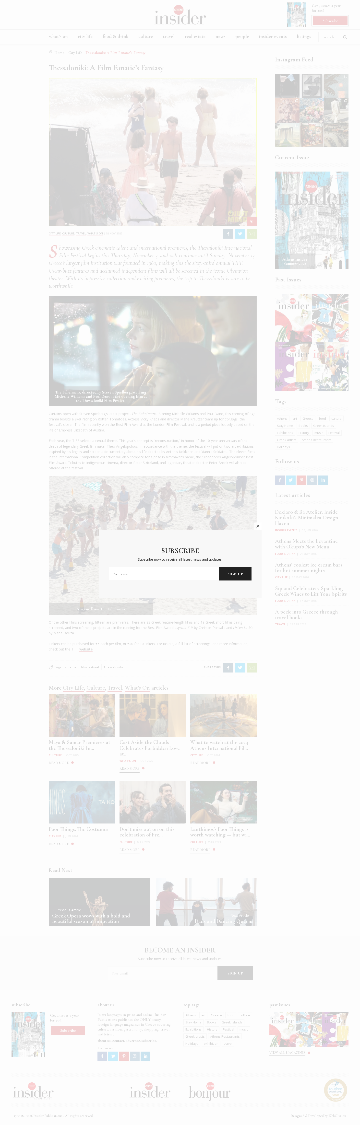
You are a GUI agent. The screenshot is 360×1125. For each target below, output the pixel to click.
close (258, 526)
